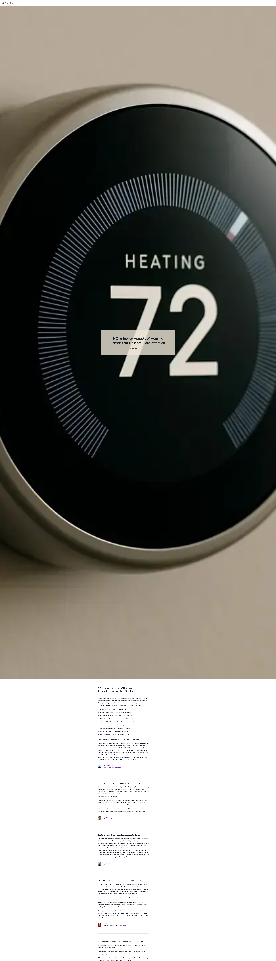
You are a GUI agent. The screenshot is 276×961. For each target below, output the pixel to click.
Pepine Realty (122, 925)
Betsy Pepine (106, 924)
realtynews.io (135, 348)
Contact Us (271, 3)
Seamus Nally (106, 863)
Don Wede (105, 817)
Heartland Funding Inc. (111, 819)
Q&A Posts (251, 3)
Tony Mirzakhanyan (108, 765)
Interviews (264, 3)
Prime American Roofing (114, 767)
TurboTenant (108, 865)
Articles (258, 3)
